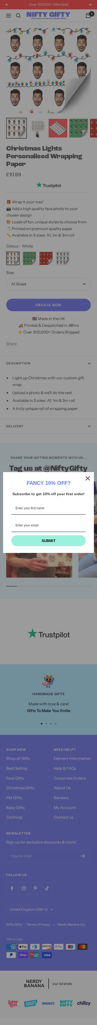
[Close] (87, 478)
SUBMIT (49, 541)
